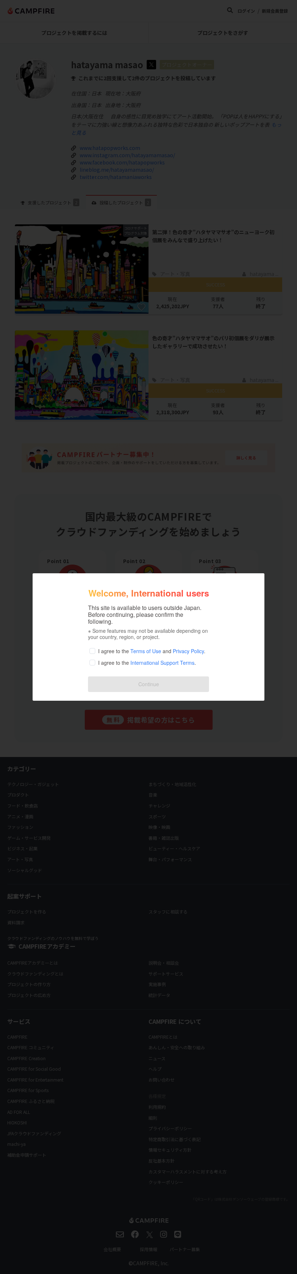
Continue (148, 684)
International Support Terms (162, 662)
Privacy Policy (188, 651)
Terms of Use (145, 651)
